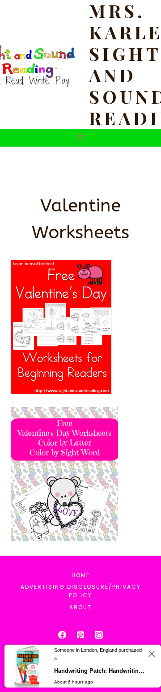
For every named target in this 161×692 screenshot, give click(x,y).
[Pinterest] (80, 635)
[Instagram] (99, 635)
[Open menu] (80, 137)
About (80, 607)
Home (81, 575)
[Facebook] (62, 635)
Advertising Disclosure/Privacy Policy (81, 591)
